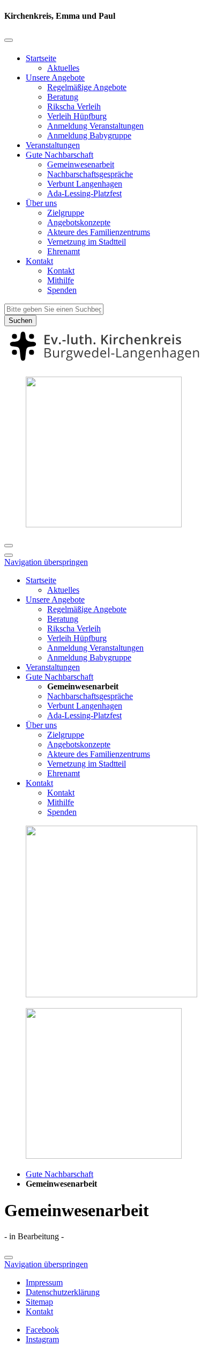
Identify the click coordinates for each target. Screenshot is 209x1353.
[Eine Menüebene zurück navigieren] (8, 40)
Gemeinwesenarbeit (80, 164)
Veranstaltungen (53, 145)
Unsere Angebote (55, 77)
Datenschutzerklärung (63, 1292)
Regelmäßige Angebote (86, 87)
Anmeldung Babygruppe (89, 135)
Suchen (20, 321)
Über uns (41, 203)
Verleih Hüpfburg (77, 116)
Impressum (44, 1282)
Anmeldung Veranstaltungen (95, 125)
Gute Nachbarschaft (59, 154)
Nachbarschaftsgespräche (90, 174)
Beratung (62, 96)
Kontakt (39, 261)
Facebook (42, 1329)
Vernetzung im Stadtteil (86, 241)
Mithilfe (60, 280)
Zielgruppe (65, 212)
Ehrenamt (63, 251)
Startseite (41, 58)
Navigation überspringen (46, 562)
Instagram (42, 1339)
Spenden (62, 290)
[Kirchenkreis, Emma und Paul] (104, 362)
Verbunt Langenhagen (84, 183)
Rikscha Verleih (74, 106)
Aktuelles (63, 67)
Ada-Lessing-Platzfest (84, 193)
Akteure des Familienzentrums (98, 232)
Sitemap (39, 1301)
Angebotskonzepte (78, 222)
